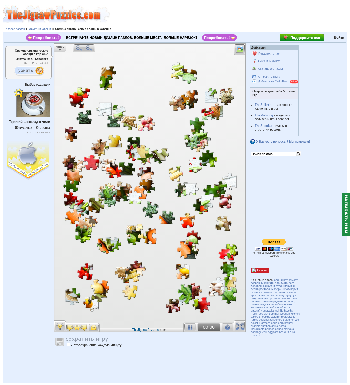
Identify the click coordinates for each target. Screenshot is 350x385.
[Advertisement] (230, 14)
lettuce (279, 328)
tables (254, 316)
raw (253, 335)
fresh (264, 335)
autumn (275, 316)
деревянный (259, 285)
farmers (265, 322)
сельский (268, 307)
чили (274, 304)
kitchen (295, 313)
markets (289, 328)
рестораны (266, 289)
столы (280, 285)
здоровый (257, 282)
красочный (258, 295)
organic (255, 325)
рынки (255, 304)
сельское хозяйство (264, 292)
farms (254, 319)
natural (288, 322)
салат (281, 292)
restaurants (288, 316)
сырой (279, 307)
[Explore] (29, 71)
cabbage (256, 332)
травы (265, 301)
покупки (289, 285)
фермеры (272, 295)
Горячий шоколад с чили (29, 122)
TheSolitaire (263, 105)
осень (255, 289)
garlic (274, 325)
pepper (269, 328)
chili (264, 332)
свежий (255, 310)
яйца (282, 295)
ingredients (257, 328)
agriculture (275, 319)
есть (287, 307)
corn (281, 322)
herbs (282, 325)
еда (277, 282)
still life (279, 310)
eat (258, 335)
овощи (278, 279)
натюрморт (290, 279)
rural (292, 332)
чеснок (255, 301)
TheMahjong (264, 115)
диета (284, 282)
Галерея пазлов (15, 28)
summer (274, 313)
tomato (295, 319)
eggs (274, 322)
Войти (339, 37)
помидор (291, 292)
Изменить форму (269, 60)
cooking (264, 319)
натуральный (259, 298)
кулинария (291, 289)
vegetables (268, 310)
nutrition (266, 325)
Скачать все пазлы (270, 68)
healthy (288, 310)
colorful (255, 322)
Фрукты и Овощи (40, 28)
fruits (254, 313)
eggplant (273, 332)
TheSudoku (263, 126)
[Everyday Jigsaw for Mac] (28, 159)
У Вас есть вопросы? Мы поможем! (283, 141)
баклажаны (284, 304)
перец (290, 301)
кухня (271, 285)
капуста (265, 304)
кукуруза (291, 295)
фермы (279, 289)
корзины (256, 307)
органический (277, 298)
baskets (284, 332)
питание (292, 298)
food (260, 313)
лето (291, 282)
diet (266, 313)
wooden (285, 313)
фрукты (269, 282)
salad (286, 319)
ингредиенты (277, 301)
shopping (264, 316)
